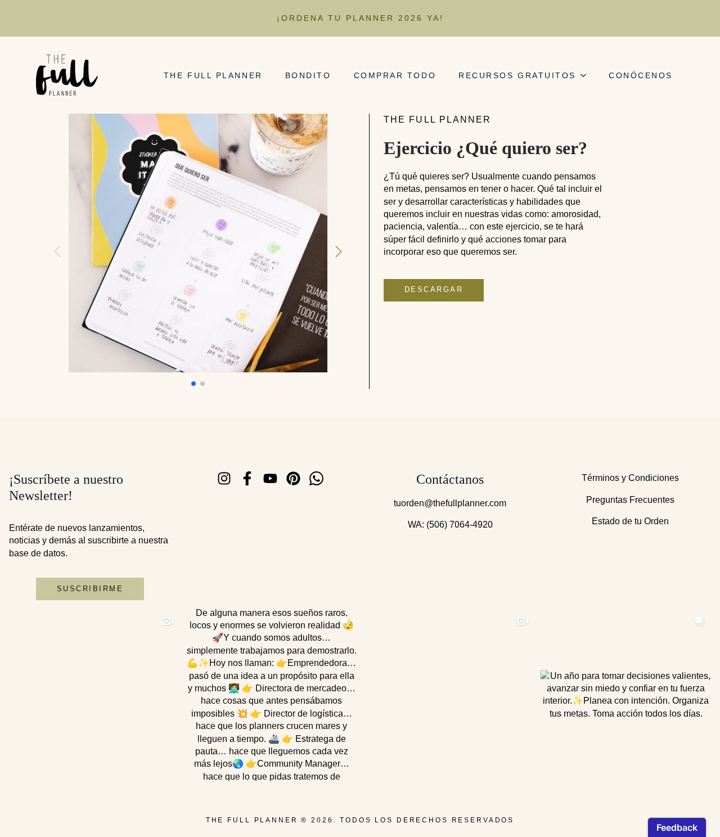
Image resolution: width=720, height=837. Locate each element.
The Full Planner (213, 75)
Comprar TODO (395, 75)
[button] (338, 251)
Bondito (308, 75)
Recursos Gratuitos (517, 75)
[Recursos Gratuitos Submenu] (586, 75)
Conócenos (641, 75)
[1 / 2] (198, 243)
